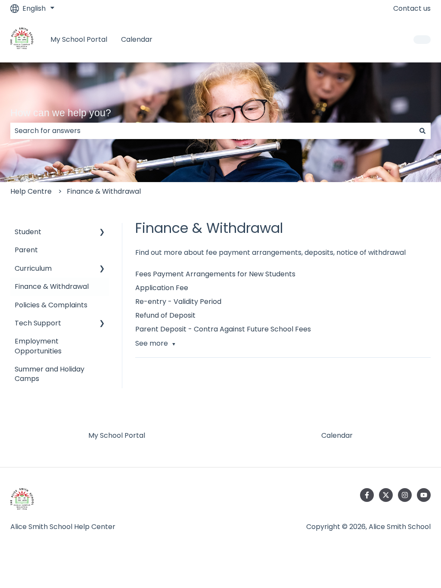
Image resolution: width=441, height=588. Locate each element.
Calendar (136, 39)
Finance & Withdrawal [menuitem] (52, 286)
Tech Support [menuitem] (38, 323)
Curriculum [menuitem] (33, 268)
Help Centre (31, 191)
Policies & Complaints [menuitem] (51, 305)
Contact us (412, 8)
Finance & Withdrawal (104, 191)
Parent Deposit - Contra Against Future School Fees (223, 329)
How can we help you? (60, 112)
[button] (102, 232)
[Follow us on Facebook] (367, 495)
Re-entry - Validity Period (178, 301)
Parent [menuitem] (26, 250)
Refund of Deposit (165, 315)
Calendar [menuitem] (337, 435)
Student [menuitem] (28, 232)
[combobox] (212, 131)
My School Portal (78, 39)
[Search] (422, 131)
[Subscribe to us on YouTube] (424, 495)
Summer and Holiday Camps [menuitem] (49, 374)
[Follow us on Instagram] (405, 495)
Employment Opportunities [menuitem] (38, 346)
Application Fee (161, 288)
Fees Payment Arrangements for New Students (215, 274)
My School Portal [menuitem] (116, 435)
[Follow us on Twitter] (386, 495)
